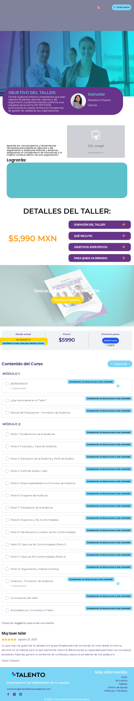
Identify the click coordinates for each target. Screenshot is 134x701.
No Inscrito (23, 340)
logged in (20, 623)
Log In (111, 345)
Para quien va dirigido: (91, 258)
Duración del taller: (90, 224)
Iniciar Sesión (123, 7)
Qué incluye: (83, 236)
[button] (99, 224)
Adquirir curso (110, 340)
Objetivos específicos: (91, 247)
